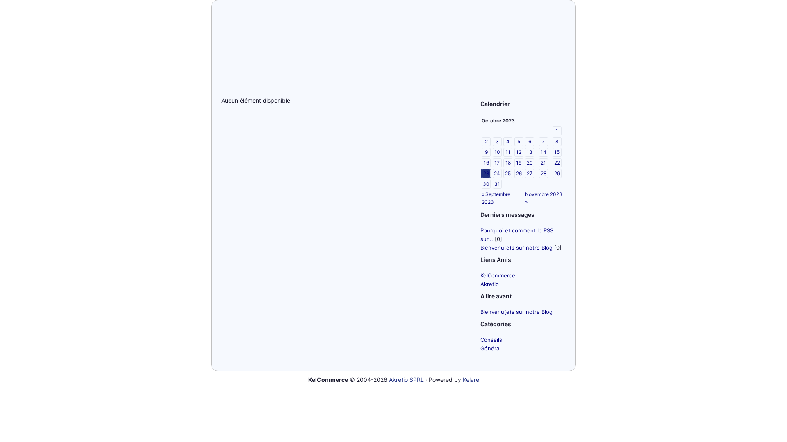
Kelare (471, 379)
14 (543, 152)
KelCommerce (497, 275)
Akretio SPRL (406, 379)
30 (486, 184)
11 (507, 152)
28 (543, 173)
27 (529, 173)
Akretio (489, 284)
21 (543, 163)
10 (497, 152)
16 (486, 163)
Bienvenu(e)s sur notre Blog (516, 247)
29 (557, 173)
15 (557, 152)
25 (508, 173)
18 (508, 163)
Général (490, 348)
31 (497, 184)
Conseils (491, 339)
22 (557, 163)
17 (497, 163)
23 (486, 173)
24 (497, 173)
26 (519, 173)
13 (529, 152)
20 (530, 163)
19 (518, 163)
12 (518, 152)
